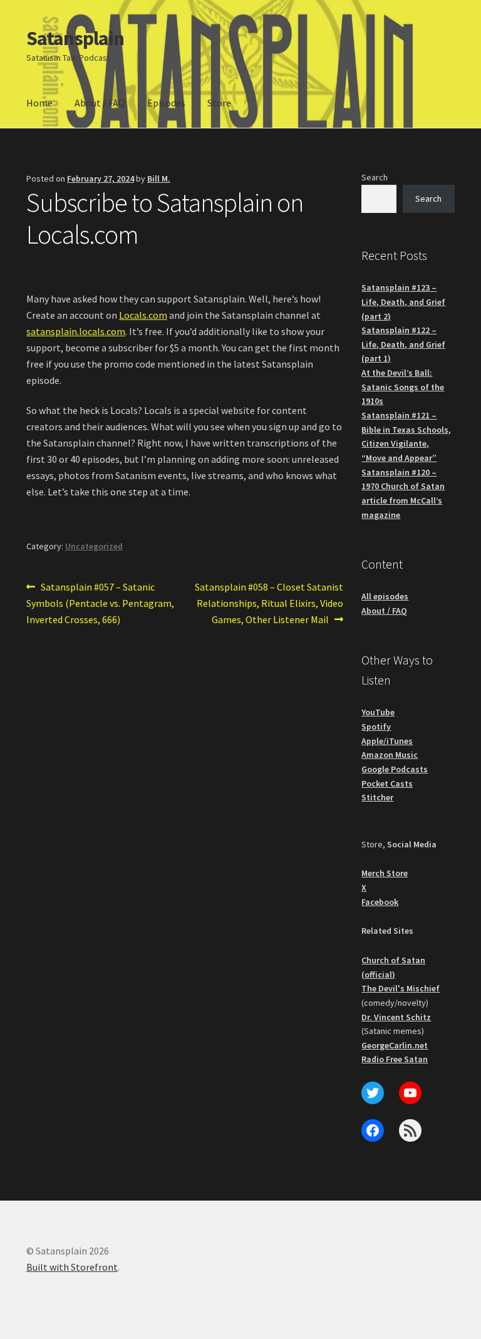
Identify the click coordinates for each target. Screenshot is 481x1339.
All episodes (384, 596)
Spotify (376, 726)
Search (374, 177)
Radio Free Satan (394, 1059)
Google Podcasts (394, 769)
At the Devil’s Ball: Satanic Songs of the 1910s (402, 386)
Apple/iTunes (387, 741)
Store (219, 102)
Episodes (166, 102)
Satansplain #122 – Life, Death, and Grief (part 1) (403, 344)
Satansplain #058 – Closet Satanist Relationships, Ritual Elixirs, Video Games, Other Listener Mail (268, 603)
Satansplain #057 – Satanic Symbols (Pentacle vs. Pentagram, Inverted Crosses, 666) (100, 603)
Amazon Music (389, 754)
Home (39, 102)
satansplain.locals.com (75, 331)
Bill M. (158, 178)
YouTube (378, 712)
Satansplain (75, 38)
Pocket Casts (387, 783)
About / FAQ (100, 102)
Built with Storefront (72, 1267)
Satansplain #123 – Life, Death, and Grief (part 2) (403, 301)
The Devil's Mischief (400, 988)
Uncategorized (94, 546)
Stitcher (377, 797)
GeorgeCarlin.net (394, 1045)
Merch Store (384, 873)
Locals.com (143, 315)
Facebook (379, 901)
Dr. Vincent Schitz (396, 1017)
